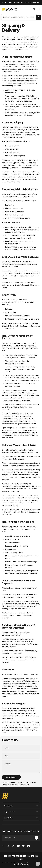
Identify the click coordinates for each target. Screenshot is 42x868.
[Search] (38, 17)
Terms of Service (19, 784)
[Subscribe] (35, 852)
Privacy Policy (6, 784)
